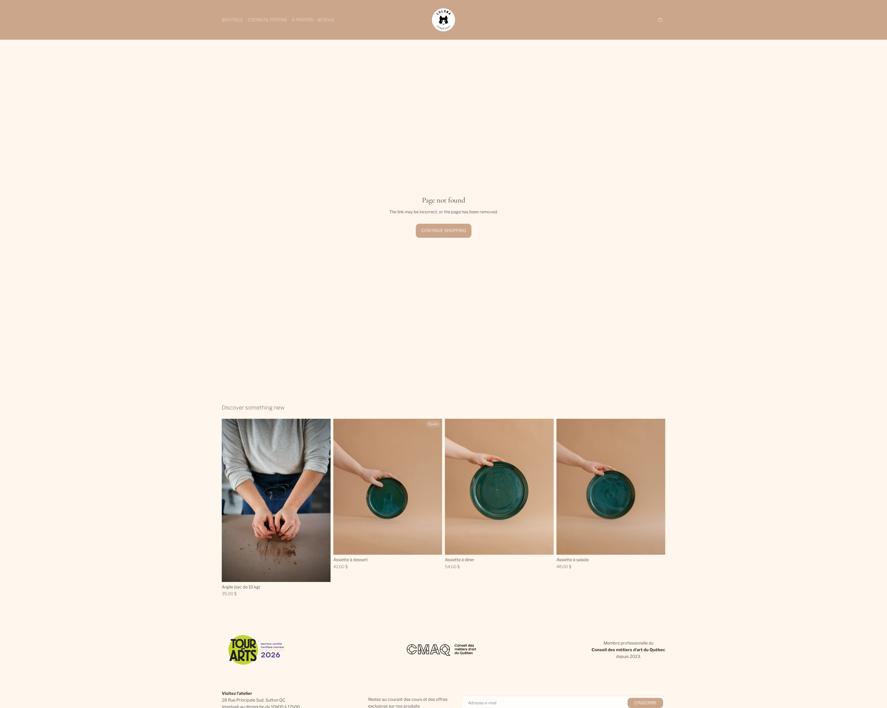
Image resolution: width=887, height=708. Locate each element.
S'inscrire (645, 702)
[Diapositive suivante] (435, 487)
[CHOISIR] (323, 575)
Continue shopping (443, 230)
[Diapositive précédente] (340, 487)
